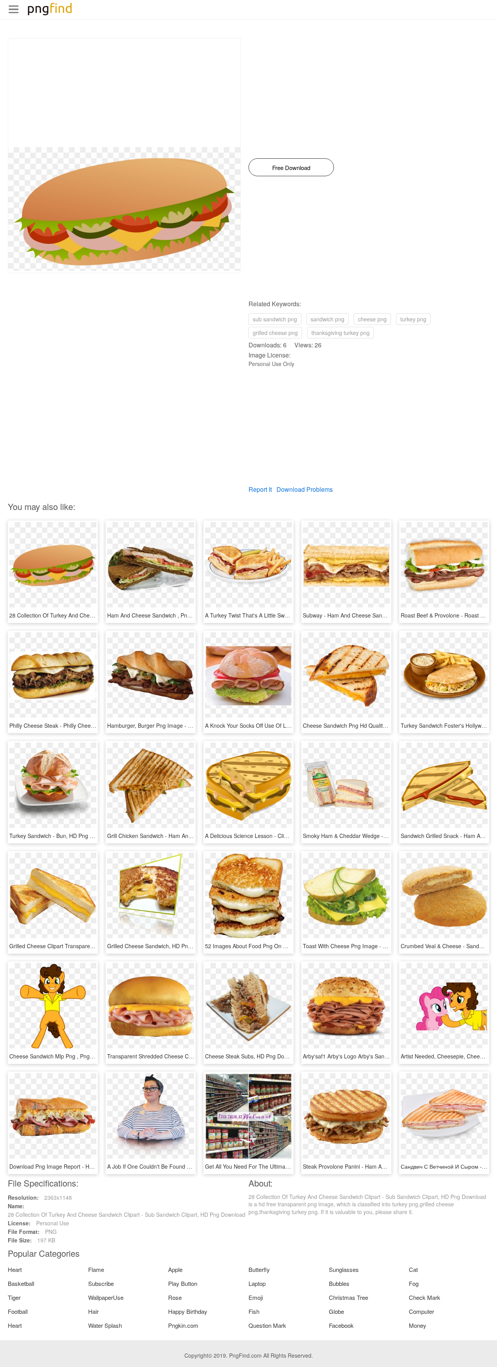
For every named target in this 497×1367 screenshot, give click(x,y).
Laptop (257, 1283)
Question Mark (267, 1325)
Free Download (291, 167)
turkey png (413, 319)
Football (18, 1311)
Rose (175, 1297)
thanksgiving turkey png (340, 333)
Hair (93, 1311)
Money (417, 1325)
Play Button (182, 1283)
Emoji (255, 1297)
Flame (96, 1269)
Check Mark (424, 1297)
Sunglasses (344, 1269)
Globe (336, 1311)
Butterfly (259, 1269)
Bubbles (339, 1283)
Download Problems (304, 489)
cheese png (372, 319)
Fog (414, 1283)
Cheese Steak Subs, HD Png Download (253, 1056)
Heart (15, 1269)
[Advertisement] (124, 92)
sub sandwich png (275, 319)
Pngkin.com (183, 1325)
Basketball (21, 1283)
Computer (421, 1311)
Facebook (341, 1325)
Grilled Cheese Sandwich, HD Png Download (162, 946)
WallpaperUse (105, 1297)
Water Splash (105, 1325)
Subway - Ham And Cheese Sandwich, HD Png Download (373, 615)
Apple (175, 1269)
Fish (253, 1311)
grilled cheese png (275, 333)
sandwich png (327, 319)
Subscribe (101, 1283)
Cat (413, 1269)
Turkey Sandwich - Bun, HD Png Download (61, 836)
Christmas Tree (348, 1297)
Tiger (14, 1297)
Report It (260, 489)
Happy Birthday (187, 1311)
